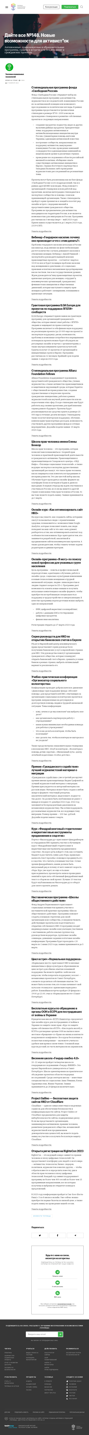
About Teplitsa (50, 1393)
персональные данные (77, 1412)
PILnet (34, 644)
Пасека (29, 1390)
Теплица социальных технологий (14, 75)
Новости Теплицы (42, 1216)
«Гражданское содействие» (44, 777)
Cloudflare (36, 1105)
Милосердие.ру (47, 839)
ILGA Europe (37, 316)
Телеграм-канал (75, 1381)
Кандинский (31, 1384)
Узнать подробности (41, 231)
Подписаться (70, 7)
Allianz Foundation (40, 378)
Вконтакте (73, 1390)
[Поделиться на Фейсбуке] (57, 1235)
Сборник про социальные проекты (9, 1358)
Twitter (72, 1396)
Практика (8, 1353)
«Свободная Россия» (47, 95)
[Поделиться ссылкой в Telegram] (75, 1235)
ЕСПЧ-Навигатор (61, 1019)
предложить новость (21, 1412)
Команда (47, 1384)
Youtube (72, 1393)
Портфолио (48, 1390)
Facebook (72, 1384)
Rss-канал (73, 1398)
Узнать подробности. (41, 1145)
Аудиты (29, 1381)
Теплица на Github (12, 1386)
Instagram (73, 1387)
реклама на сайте (38, 1412)
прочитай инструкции (64, 1304)
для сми (7, 1412)
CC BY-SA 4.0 (40, 1420)
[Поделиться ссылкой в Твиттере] (39, 1235)
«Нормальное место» (41, 963)
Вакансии (48, 1387)
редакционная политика (57, 1412)
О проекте (48, 1381)
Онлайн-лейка (31, 1387)
